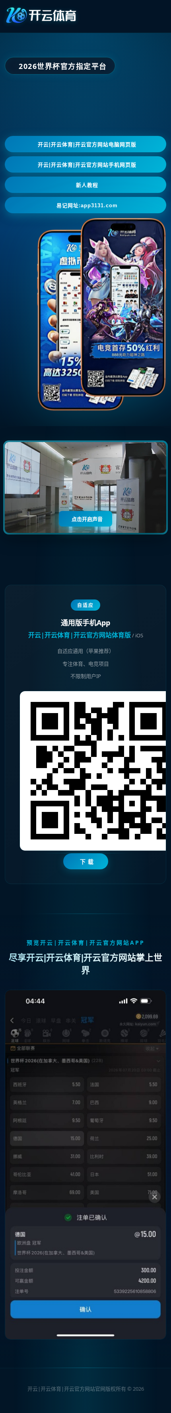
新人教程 (87, 185)
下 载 (87, 861)
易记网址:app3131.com (87, 205)
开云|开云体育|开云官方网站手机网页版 (87, 165)
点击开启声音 (87, 519)
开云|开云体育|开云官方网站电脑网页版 (87, 144)
